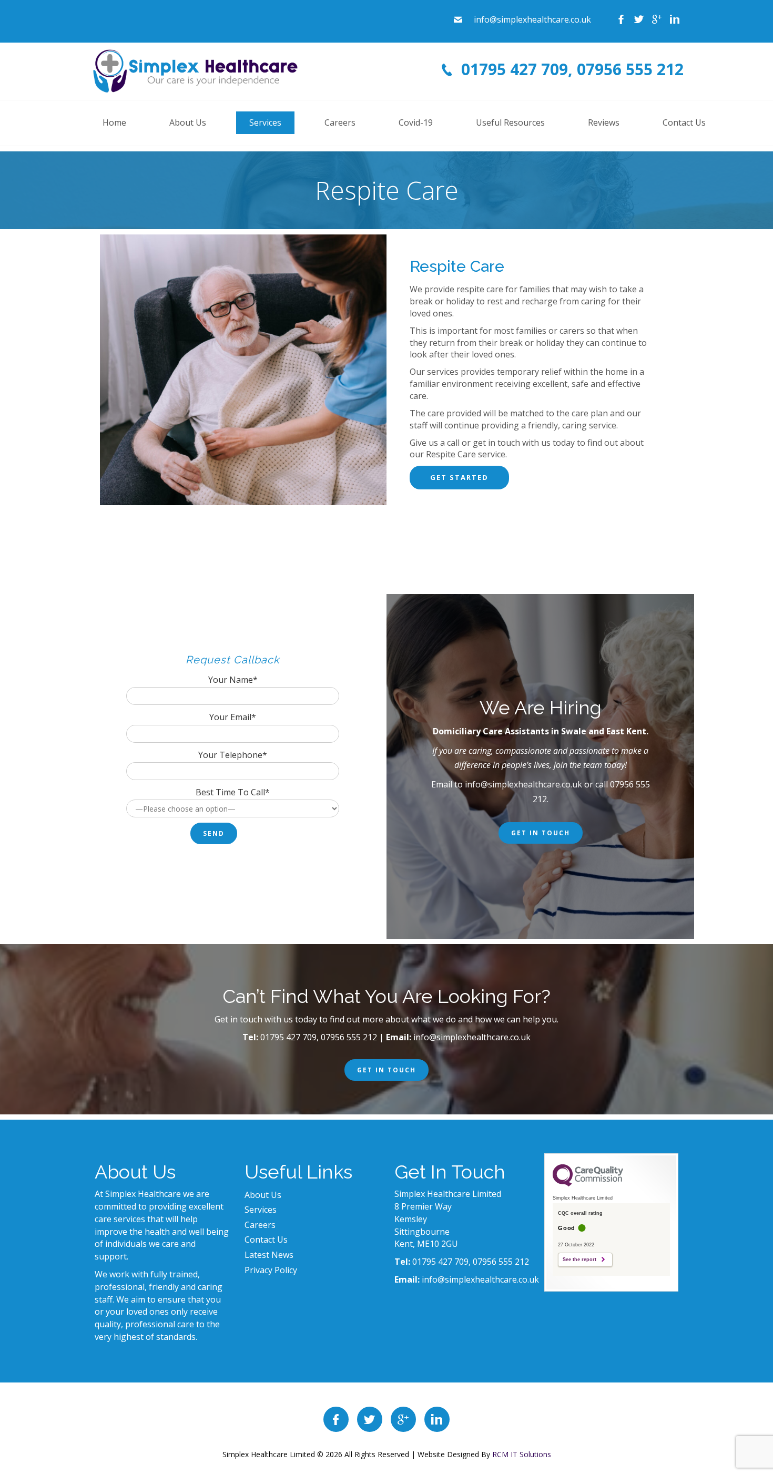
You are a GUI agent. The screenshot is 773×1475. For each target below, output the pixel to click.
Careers (260, 1225)
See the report (579, 1259)
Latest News (269, 1255)
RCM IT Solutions (521, 1454)
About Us (263, 1195)
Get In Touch (540, 832)
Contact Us (266, 1239)
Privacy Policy (271, 1270)
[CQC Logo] (588, 1184)
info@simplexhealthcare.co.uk (523, 784)
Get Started (459, 477)
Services (261, 1209)
